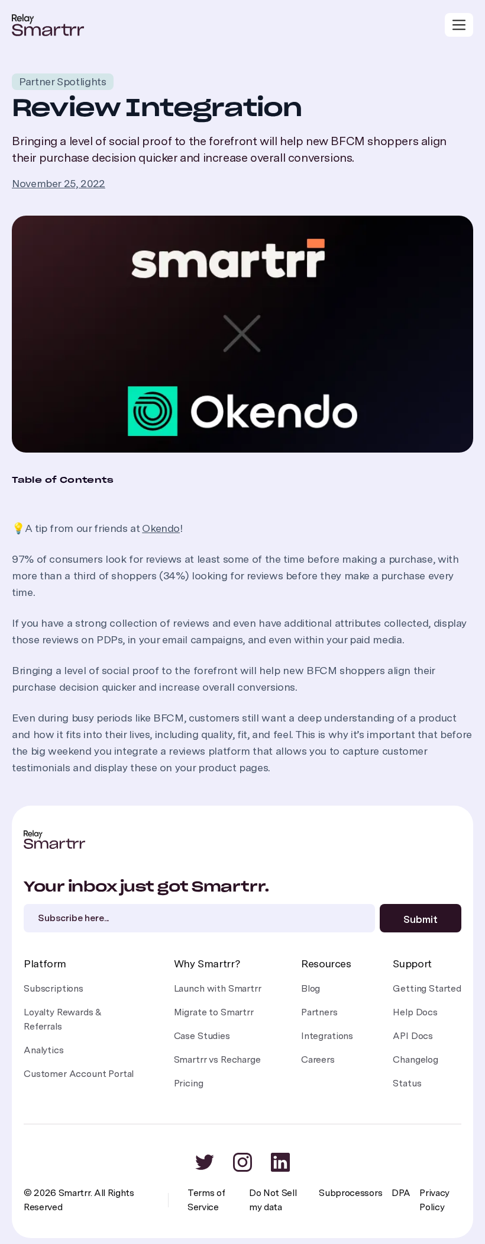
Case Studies (202, 1035)
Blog (310, 988)
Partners (319, 1012)
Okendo (161, 528)
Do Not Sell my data (272, 1200)
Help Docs (415, 1012)
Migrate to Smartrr (214, 1012)
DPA (401, 1192)
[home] (48, 24)
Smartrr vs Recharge (217, 1059)
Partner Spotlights (62, 81)
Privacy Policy (434, 1200)
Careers (318, 1059)
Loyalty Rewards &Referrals (63, 1019)
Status (407, 1083)
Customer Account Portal (79, 1073)
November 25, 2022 (58, 183)
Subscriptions (53, 988)
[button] (459, 25)
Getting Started (427, 988)
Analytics (44, 1050)
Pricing (188, 1083)
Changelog (415, 1059)
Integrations (327, 1035)
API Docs (413, 1035)
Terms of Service (206, 1200)
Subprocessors (350, 1192)
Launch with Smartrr (217, 988)
